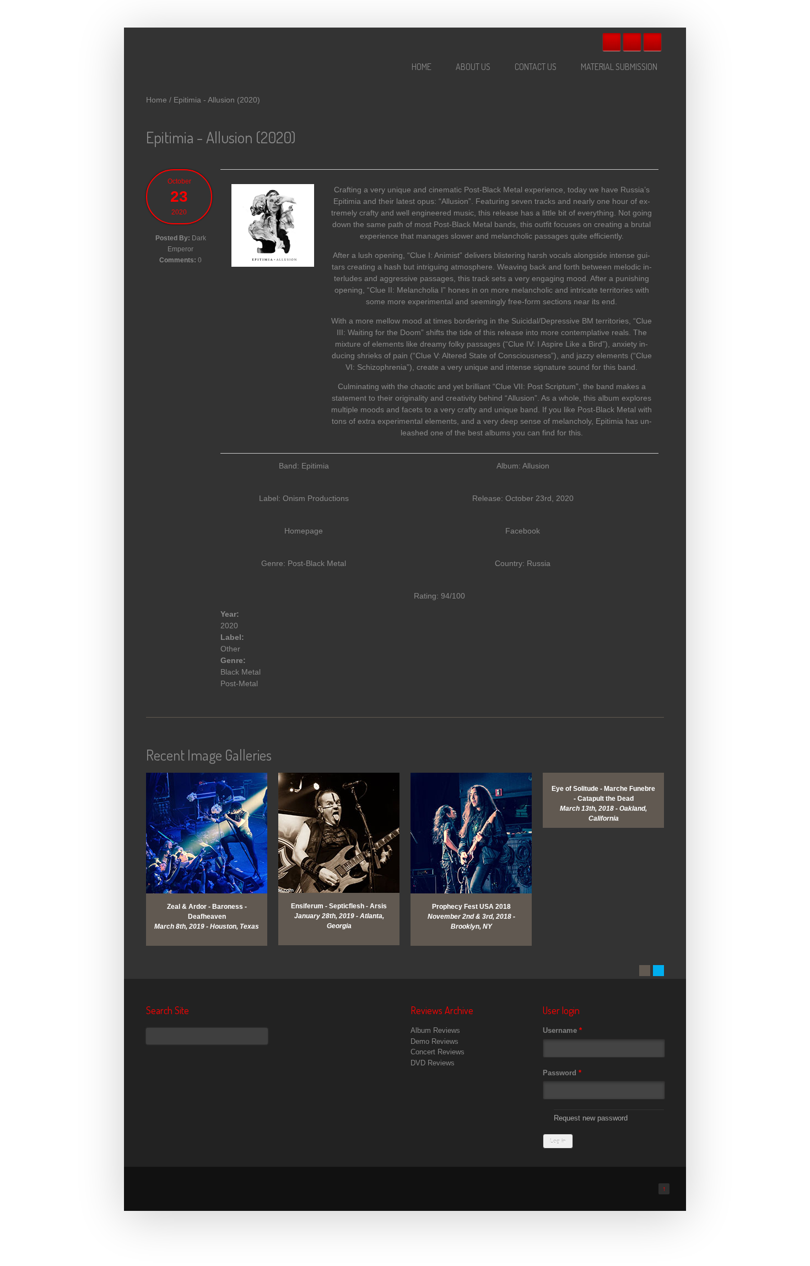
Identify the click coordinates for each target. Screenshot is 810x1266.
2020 (229, 625)
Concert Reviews (438, 1052)
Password (562, 1073)
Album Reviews (435, 1030)
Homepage (303, 530)
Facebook (611, 42)
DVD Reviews (433, 1063)
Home (421, 66)
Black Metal (240, 671)
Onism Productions (316, 498)
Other (230, 648)
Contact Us (536, 66)
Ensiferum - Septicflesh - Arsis (339, 906)
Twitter (632, 42)
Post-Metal (239, 683)
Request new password (591, 1118)
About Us (473, 66)
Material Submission (619, 66)
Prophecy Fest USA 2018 (471, 907)
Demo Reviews (434, 1041)
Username (562, 1030)
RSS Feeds (652, 42)
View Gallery (215, 787)
